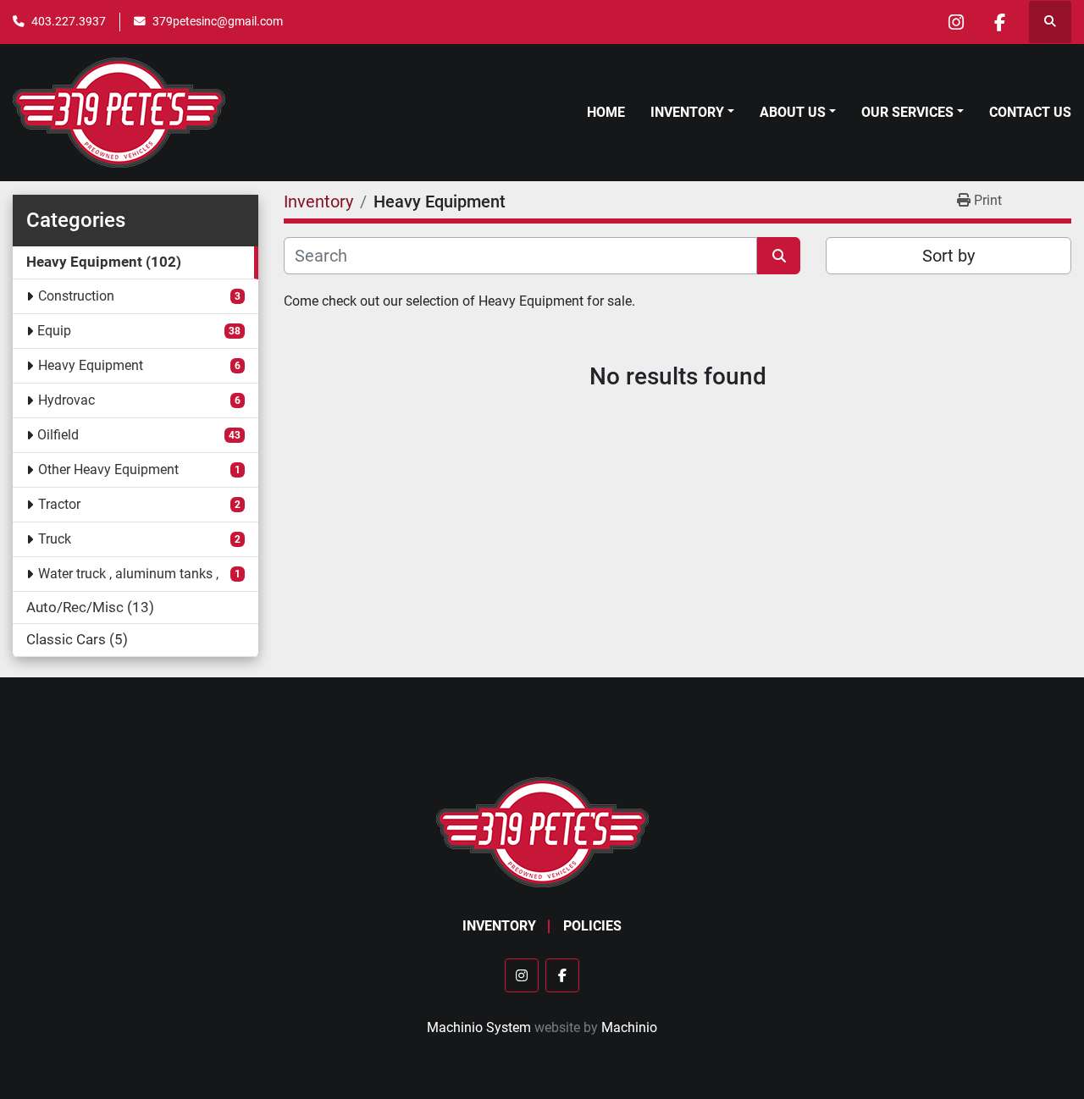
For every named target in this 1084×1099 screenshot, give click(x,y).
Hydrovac (66, 400)
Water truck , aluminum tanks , (128, 574)
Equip (54, 331)
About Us (793, 112)
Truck (54, 539)
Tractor (59, 504)
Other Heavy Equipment (108, 469)
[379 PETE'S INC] (542, 832)
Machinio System (479, 1027)
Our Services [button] (907, 112)
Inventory (687, 112)
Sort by (948, 256)
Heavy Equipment (90, 365)
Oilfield (58, 435)
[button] (692, 112)
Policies (592, 926)
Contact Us (1030, 112)
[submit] (778, 255)
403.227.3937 (68, 21)
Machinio (629, 1027)
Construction (76, 296)
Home (606, 112)
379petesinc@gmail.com (217, 21)
